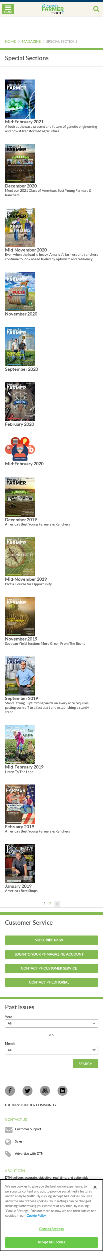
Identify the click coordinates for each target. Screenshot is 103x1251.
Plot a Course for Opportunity (28, 584)
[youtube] (45, 1091)
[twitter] (27, 1091)
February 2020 (19, 424)
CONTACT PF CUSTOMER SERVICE (49, 968)
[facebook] (10, 1091)
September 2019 (21, 698)
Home (10, 42)
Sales (18, 1141)
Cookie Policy (36, 1216)
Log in (10, 1105)
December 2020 (21, 185)
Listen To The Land (19, 772)
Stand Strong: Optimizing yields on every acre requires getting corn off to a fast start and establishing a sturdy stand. (47, 708)
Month (9, 1044)
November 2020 (21, 313)
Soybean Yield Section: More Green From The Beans (45, 644)
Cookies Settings (51, 1229)
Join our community (38, 1105)
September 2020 (21, 369)
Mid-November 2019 (26, 579)
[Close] (95, 1187)
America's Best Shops (21, 891)
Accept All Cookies (51, 1242)
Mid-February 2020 (24, 463)
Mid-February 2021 (24, 121)
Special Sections (61, 42)
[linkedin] (63, 1091)
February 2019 (19, 826)
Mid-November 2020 (26, 249)
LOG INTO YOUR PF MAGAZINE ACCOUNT (49, 954)
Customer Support (28, 1129)
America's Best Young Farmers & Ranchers (37, 524)
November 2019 (21, 639)
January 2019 (18, 886)
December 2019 (21, 519)
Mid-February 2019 (24, 767)
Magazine (31, 42)
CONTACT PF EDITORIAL (49, 982)
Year (8, 1017)
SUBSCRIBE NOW (49, 940)
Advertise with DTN (29, 1154)
